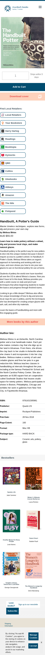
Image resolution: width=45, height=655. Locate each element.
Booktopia (10, 147)
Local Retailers (13, 115)
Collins (9, 171)
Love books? (11, 604)
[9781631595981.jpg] (22, 42)
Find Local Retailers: (11, 108)
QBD (7, 163)
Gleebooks (11, 179)
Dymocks (10, 155)
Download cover (19, 96)
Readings (10, 139)
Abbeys (9, 187)
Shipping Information (9, 625)
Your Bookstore (13, 123)
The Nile (9, 203)
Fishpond (10, 211)
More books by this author (22, 321)
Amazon (9, 195)
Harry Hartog (12, 131)
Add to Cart (19, 86)
